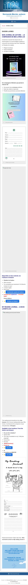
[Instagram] (16, 577)
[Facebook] (13, 577)
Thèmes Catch (17, 583)
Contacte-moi (7, 294)
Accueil (3, 25)
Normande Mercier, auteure (14, 14)
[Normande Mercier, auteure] (14, 11)
